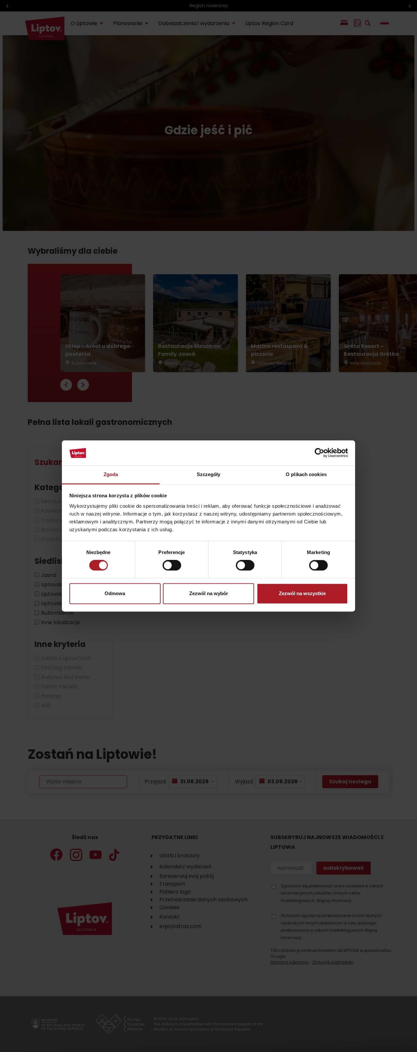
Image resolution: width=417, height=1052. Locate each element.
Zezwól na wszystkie (302, 593)
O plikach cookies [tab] (306, 474)
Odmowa (115, 593)
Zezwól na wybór (208, 593)
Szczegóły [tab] (209, 474)
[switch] (172, 565)
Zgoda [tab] (111, 474)
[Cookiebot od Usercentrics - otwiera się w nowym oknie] (319, 453)
